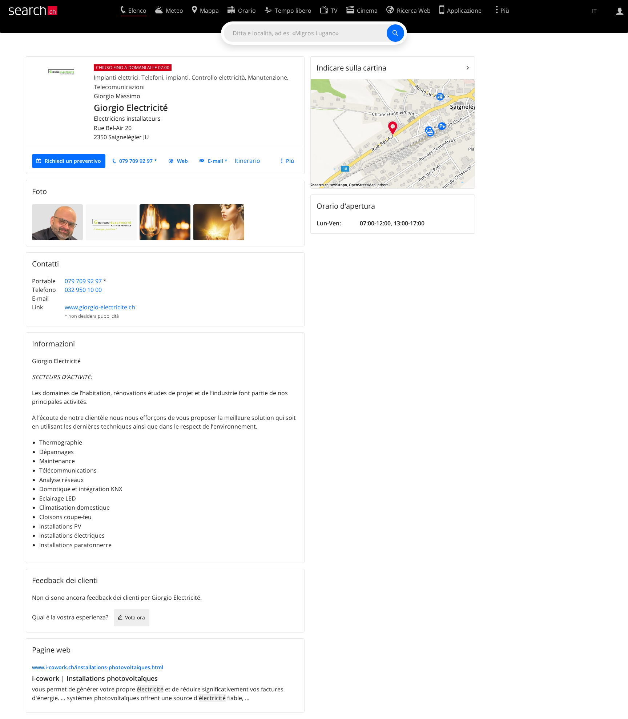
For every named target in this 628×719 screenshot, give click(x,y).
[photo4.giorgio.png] (165, 222)
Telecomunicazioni (119, 87)
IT (594, 11)
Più (290, 160)
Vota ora (135, 617)
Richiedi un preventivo (73, 160)
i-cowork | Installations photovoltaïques (95, 678)
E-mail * (218, 160)
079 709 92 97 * (138, 160)
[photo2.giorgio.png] (111, 222)
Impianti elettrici (116, 77)
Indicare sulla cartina (351, 68)
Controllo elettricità (218, 77)
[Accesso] (620, 10)
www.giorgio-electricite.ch (100, 307)
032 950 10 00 (83, 290)
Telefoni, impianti (165, 77)
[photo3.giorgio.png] (218, 222)
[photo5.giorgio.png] (57, 222)
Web (182, 160)
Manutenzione (267, 77)
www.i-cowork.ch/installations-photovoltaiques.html (97, 667)
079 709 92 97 (83, 281)
